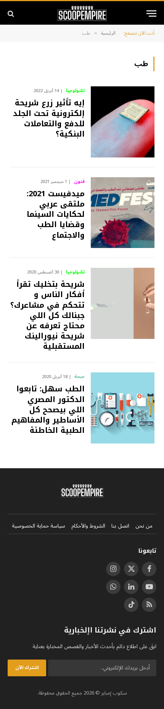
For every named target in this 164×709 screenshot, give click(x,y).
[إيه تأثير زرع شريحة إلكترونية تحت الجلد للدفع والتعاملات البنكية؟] (122, 121)
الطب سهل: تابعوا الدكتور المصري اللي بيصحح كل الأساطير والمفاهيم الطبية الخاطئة (48, 409)
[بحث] (12, 13)
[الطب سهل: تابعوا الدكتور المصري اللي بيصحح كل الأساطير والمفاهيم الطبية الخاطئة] (122, 407)
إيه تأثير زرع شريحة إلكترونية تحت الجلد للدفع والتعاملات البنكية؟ (49, 118)
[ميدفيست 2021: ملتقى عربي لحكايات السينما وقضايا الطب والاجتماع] (122, 212)
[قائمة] (151, 13)
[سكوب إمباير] (82, 13)
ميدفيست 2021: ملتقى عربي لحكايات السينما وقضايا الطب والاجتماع (56, 214)
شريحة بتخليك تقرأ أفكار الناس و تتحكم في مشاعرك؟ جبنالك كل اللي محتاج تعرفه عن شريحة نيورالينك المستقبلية (47, 315)
